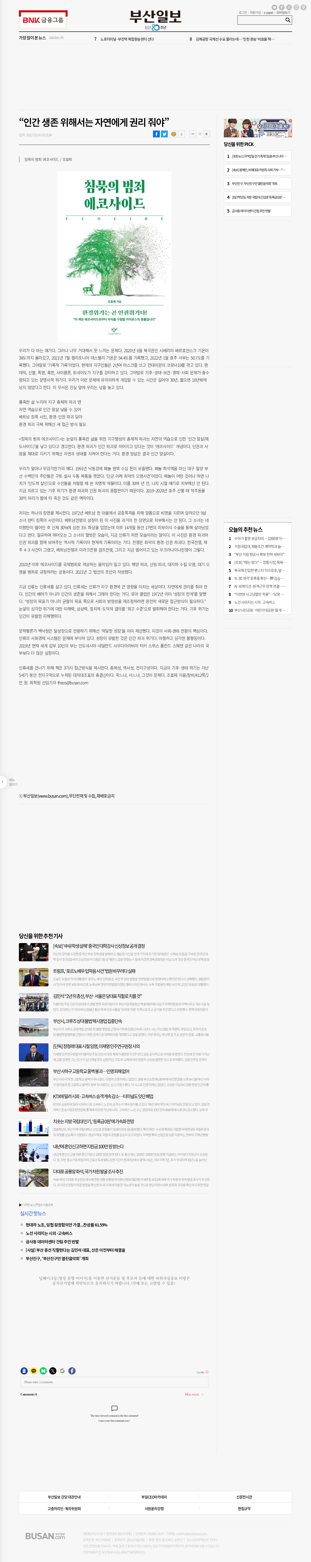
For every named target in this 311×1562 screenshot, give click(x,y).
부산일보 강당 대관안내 (64, 1497)
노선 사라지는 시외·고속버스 (49, 1233)
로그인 (243, 12)
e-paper (269, 12)
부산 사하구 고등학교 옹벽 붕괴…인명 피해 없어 (91, 1071)
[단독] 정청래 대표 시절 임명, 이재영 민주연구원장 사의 (96, 1046)
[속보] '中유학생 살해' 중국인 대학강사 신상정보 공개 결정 (99, 946)
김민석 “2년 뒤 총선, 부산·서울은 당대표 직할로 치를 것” (97, 996)
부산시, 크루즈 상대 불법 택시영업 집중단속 (87, 1021)
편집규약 (244, 1508)
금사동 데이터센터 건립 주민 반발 (52, 1241)
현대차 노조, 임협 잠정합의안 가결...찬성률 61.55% (66, 1225)
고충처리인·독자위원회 (64, 1508)
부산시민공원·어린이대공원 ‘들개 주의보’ (263, 610)
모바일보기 (283, 12)
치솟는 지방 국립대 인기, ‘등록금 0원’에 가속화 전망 (93, 1121)
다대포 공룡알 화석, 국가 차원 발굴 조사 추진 (88, 1171)
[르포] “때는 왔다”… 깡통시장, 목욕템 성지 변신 (267, 562)
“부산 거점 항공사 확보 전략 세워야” (259, 554)
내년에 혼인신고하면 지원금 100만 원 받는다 (88, 1146)
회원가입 (255, 12)
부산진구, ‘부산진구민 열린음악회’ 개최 (57, 1258)
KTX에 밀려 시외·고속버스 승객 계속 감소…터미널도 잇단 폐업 (103, 1096)
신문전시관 (244, 1497)
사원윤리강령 (154, 1508)
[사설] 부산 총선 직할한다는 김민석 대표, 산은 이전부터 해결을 (75, 1250)
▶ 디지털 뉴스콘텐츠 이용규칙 (36, 1205)
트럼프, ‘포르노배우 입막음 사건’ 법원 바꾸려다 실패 (94, 971)
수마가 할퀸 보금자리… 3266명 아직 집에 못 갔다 (268, 538)
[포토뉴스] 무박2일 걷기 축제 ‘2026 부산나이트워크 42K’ (264, 156)
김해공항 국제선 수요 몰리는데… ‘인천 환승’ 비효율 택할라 (236, 38)
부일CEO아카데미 (154, 1497)
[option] (182, 38)
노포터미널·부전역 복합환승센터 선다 (127, 38)
